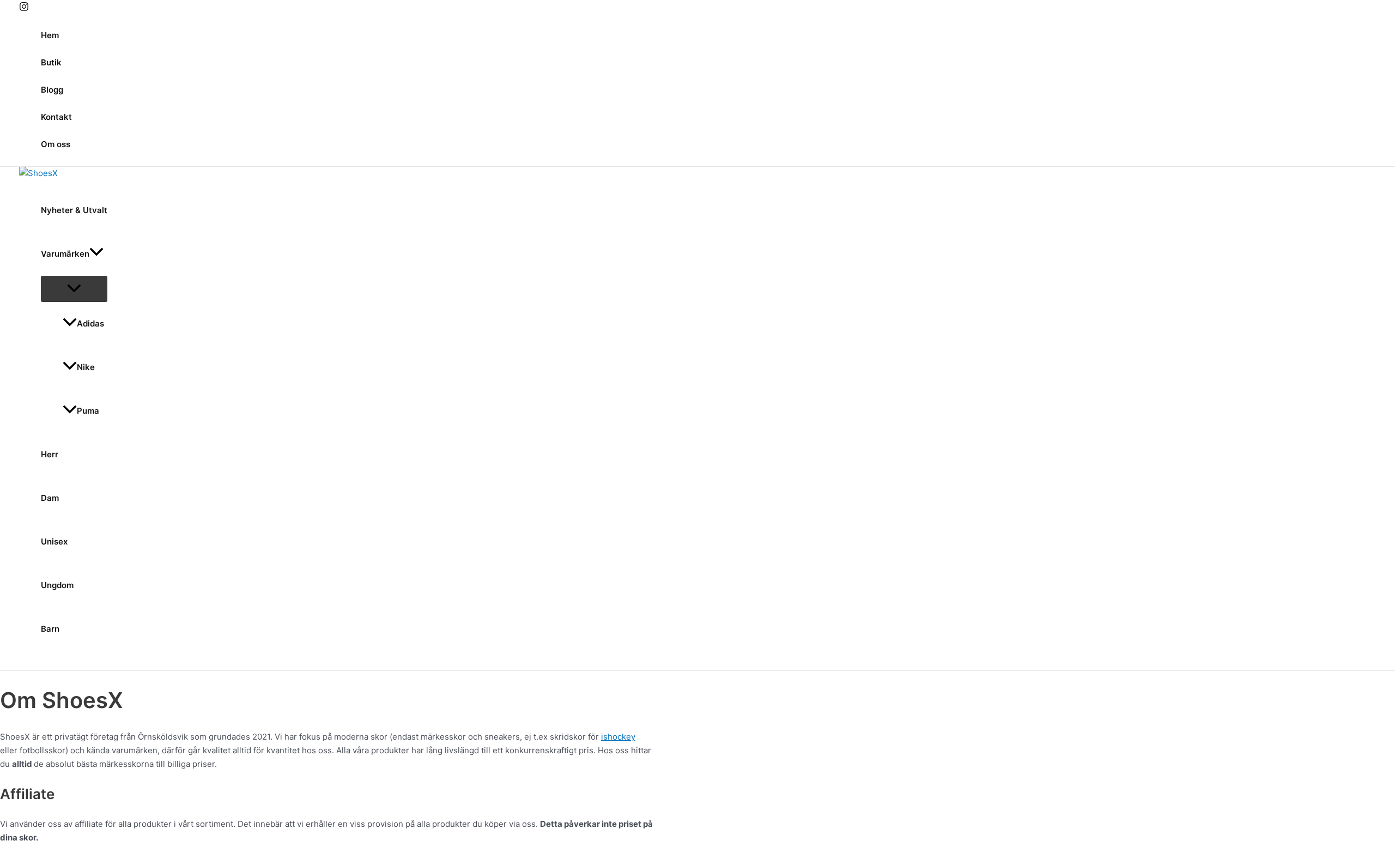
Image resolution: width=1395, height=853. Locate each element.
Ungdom (57, 585)
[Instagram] (24, 8)
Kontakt (56, 117)
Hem (50, 35)
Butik (51, 62)
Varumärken (65, 254)
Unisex (54, 541)
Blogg (52, 89)
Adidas (90, 323)
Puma (88, 411)
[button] (96, 254)
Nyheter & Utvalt (74, 210)
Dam (50, 498)
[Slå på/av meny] (74, 289)
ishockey (618, 736)
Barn (50, 629)
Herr (49, 454)
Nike (86, 367)
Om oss (55, 144)
